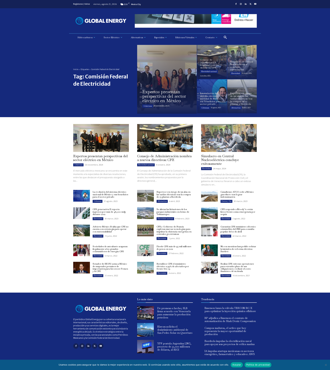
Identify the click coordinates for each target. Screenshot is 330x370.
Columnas (205, 108)
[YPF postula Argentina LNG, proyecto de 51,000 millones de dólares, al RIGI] (145, 346)
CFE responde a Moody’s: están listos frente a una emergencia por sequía (238, 212)
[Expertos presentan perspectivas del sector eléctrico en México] (167, 79)
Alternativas (235, 108)
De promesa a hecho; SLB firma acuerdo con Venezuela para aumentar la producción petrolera (174, 313)
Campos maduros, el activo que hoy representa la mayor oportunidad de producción (225, 331)
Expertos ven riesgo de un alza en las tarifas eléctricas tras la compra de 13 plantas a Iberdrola (174, 194)
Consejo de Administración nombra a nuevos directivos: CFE (164, 158)
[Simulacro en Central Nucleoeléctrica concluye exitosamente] (242, 62)
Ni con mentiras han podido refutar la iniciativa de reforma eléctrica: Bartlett (238, 249)
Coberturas (148, 106)
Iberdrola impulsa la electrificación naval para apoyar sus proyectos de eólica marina (230, 342)
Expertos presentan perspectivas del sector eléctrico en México (100, 158)
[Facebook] (236, 4)
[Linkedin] (245, 4)
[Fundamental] (196, 21)
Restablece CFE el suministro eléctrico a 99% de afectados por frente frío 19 (173, 266)
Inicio (75, 69)
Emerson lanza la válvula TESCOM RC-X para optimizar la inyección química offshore (230, 309)
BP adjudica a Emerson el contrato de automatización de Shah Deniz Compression (230, 319)
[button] (225, 37)
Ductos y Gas (226, 201)
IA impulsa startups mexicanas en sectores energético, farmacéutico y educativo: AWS (230, 352)
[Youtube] (255, 4)
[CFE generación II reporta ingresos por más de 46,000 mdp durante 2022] (81, 213)
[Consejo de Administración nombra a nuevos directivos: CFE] (212, 62)
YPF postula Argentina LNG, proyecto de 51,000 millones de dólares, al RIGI (174, 346)
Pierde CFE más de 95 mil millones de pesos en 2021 (174, 247)
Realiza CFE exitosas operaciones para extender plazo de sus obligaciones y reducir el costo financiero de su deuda (237, 267)
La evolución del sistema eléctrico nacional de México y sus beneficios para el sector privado (110, 194)
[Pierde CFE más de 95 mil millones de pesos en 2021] (145, 250)
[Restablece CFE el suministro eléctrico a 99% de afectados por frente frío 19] (145, 268)
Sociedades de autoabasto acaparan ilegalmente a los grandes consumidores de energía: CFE (110, 249)
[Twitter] (250, 4)
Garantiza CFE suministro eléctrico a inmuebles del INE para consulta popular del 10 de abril (238, 229)
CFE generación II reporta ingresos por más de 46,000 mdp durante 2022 (109, 212)
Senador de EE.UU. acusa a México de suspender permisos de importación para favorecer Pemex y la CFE (110, 267)
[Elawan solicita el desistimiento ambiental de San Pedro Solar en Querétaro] (145, 329)
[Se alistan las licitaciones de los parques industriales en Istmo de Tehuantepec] (145, 213)
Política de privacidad (258, 364)
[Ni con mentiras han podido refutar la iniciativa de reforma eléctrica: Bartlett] (209, 250)
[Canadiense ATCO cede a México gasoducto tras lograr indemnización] (209, 196)
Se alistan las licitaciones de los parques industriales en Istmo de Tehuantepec (173, 212)
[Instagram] (240, 4)
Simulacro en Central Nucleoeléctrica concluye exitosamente (220, 160)
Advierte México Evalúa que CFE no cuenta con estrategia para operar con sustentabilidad (111, 229)
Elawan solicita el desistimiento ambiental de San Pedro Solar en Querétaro (174, 329)
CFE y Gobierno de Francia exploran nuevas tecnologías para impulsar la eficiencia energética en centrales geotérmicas (174, 230)
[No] (325, 365)
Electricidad (235, 73)
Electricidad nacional (209, 71)
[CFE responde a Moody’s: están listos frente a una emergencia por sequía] (209, 213)
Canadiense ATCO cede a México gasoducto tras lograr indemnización (237, 194)
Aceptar (236, 364)
